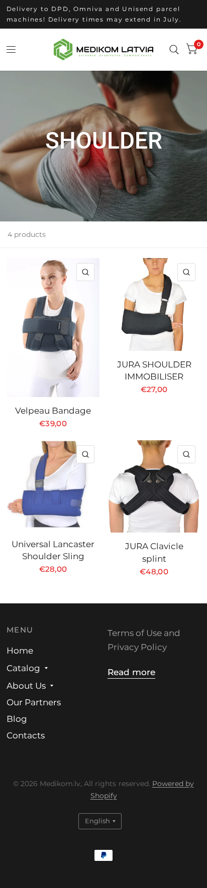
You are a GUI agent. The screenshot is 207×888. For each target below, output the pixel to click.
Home (20, 651)
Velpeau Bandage (53, 411)
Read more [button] (131, 672)
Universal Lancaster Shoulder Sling (53, 550)
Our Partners (34, 702)
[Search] (174, 49)
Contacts (26, 735)
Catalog (23, 668)
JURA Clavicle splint (154, 552)
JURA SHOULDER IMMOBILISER (154, 370)
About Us (26, 686)
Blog (17, 719)
